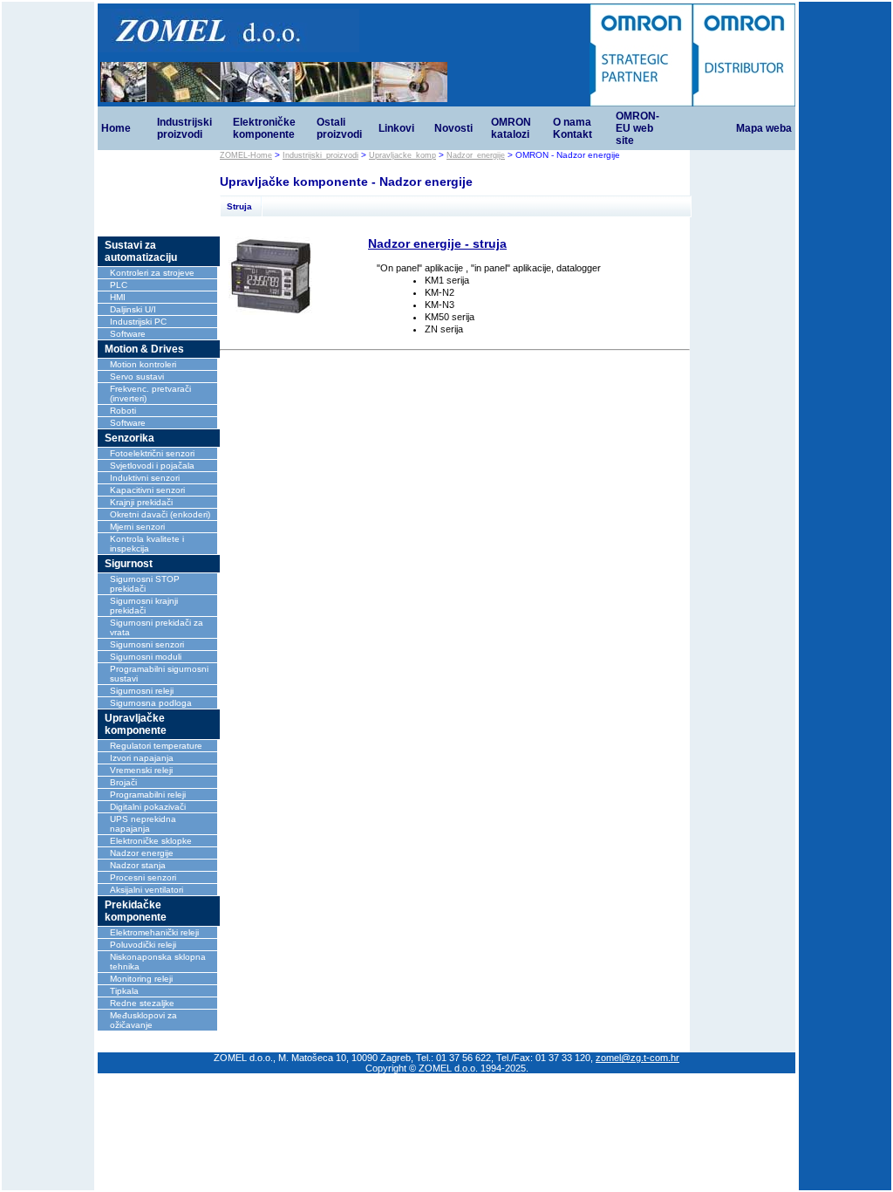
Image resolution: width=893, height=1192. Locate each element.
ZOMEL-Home (246, 155)
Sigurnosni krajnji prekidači (144, 605)
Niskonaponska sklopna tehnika (158, 961)
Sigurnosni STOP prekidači (145, 583)
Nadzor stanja (138, 865)
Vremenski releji (141, 770)
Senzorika (129, 438)
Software (128, 334)
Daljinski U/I (133, 309)
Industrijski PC (138, 321)
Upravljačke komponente (136, 724)
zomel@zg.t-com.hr (637, 1057)
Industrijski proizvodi (184, 128)
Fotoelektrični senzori (152, 453)
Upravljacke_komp (402, 155)
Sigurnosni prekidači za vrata (156, 627)
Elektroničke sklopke (151, 841)
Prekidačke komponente (136, 911)
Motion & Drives (144, 349)
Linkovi (396, 128)
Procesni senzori (143, 877)
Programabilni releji (148, 794)
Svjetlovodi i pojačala (152, 465)
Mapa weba (764, 128)
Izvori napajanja (142, 758)
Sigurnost (129, 564)
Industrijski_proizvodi (320, 155)
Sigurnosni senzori (147, 644)
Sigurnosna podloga (151, 703)
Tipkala (124, 991)
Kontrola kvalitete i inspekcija (147, 543)
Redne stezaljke (142, 1003)
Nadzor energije (142, 853)
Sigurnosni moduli (145, 656)
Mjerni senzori (137, 526)
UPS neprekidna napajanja (143, 823)
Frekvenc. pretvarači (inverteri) (150, 393)
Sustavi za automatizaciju (141, 251)
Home (116, 128)
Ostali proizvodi (339, 128)
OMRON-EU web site (637, 128)
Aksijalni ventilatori (146, 889)
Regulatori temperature (156, 745)
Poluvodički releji (143, 944)
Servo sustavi (137, 376)
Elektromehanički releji (154, 932)
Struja (239, 206)
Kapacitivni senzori (147, 490)
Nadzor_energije (475, 155)
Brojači (123, 782)
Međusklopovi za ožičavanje (143, 1020)
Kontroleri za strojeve (152, 272)
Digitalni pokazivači (148, 807)
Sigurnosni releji (142, 690)
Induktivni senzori (145, 478)
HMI (118, 297)
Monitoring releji (141, 978)
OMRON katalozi (511, 128)
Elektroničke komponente (264, 128)
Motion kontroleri (143, 364)
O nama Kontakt (572, 128)
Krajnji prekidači (141, 502)
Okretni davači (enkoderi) (160, 514)
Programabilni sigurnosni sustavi (159, 673)
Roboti (123, 410)
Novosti (453, 128)
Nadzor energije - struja (437, 243)
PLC (118, 285)
